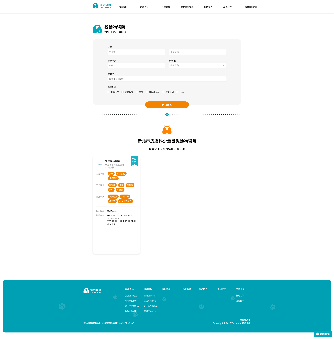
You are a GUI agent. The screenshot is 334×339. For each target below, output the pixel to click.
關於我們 (203, 289)
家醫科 (112, 185)
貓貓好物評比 (150, 311)
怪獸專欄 (166, 289)
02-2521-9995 (127, 323)
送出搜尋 (167, 104)
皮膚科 (130, 185)
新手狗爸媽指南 (132, 306)
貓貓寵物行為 (150, 295)
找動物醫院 (186, 289)
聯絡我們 (221, 289)
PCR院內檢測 (125, 201)
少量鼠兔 (121, 173)
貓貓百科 (148, 289)
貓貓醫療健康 (150, 300)
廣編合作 (240, 300)
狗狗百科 (129, 289)
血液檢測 (113, 196)
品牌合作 (240, 289)
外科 (121, 185)
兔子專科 (113, 178)
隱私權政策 (245, 319)
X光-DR (125, 196)
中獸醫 (120, 190)
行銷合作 (240, 295)
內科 (111, 190)
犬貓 (111, 173)
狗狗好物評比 (131, 311)
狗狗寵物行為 (131, 295)
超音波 (112, 201)
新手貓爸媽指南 (151, 306)
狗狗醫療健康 (131, 300)
